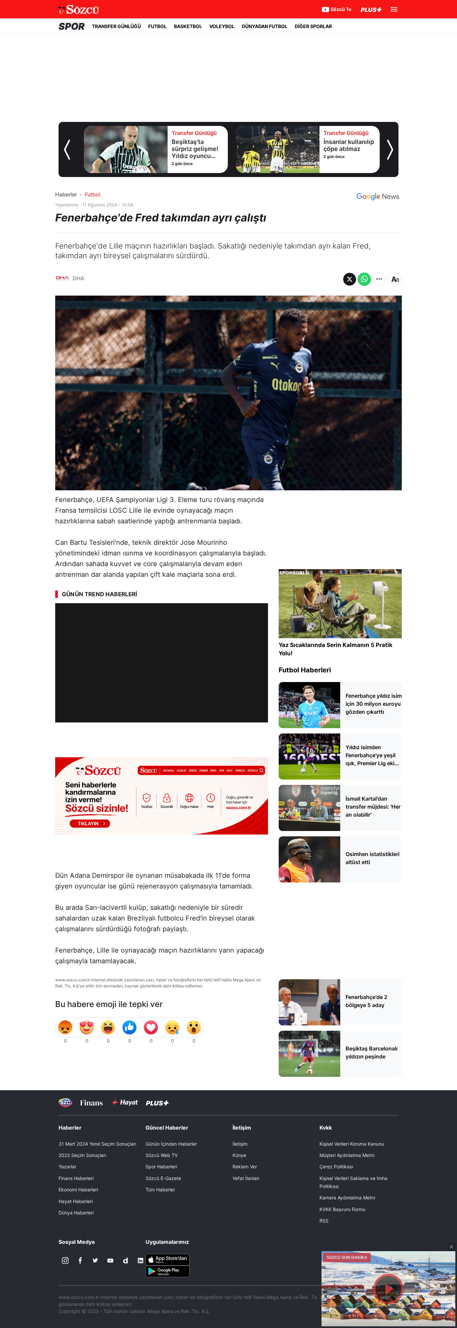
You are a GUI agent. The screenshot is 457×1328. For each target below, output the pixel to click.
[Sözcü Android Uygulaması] (168, 1271)
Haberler (66, 194)
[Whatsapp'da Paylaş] (364, 279)
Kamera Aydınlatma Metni (347, 1197)
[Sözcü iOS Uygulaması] (168, 1259)
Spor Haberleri (161, 1166)
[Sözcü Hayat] (124, 1103)
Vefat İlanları (246, 1178)
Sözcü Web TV (162, 1155)
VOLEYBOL (222, 26)
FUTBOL (157, 26)
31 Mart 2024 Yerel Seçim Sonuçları (97, 1144)
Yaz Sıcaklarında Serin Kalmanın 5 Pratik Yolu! (335, 649)
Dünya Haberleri (76, 1212)
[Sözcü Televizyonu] (65, 1102)
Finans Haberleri (76, 1178)
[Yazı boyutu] (395, 279)
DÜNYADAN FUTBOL (264, 26)
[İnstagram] (65, 1260)
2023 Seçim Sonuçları (82, 1155)
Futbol (92, 194)
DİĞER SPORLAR (313, 26)
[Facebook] (80, 1260)
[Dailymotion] (125, 1260)
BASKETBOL (188, 26)
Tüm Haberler (160, 1189)
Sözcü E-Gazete (163, 1178)
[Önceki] (67, 150)
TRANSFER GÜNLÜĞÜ (116, 26)
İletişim (240, 1144)
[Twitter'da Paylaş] (349, 279)
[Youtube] (110, 1260)
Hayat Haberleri (76, 1201)
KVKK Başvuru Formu (342, 1209)
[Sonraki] (390, 150)
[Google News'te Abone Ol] (378, 197)
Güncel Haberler (167, 1127)
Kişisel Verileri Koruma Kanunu (351, 1144)
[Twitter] (95, 1260)
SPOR (72, 26)
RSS (324, 1220)
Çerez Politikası (336, 1166)
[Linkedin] (140, 1260)
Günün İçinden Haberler (171, 1144)
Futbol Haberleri (305, 670)
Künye (239, 1155)
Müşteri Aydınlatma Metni (346, 1155)
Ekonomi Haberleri (78, 1189)
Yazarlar (67, 1166)
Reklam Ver (245, 1166)
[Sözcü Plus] (157, 1103)
